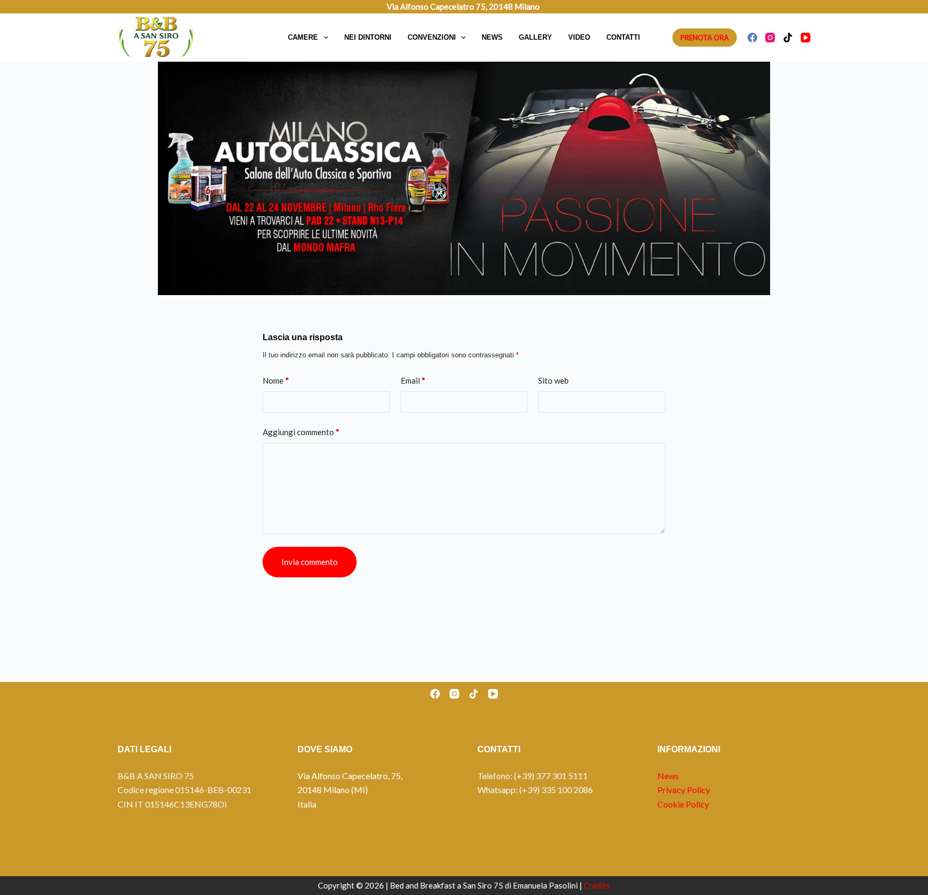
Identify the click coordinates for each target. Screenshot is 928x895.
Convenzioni (432, 37)
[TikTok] (788, 37)
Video (579, 37)
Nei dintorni (368, 37)
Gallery (535, 37)
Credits (597, 885)
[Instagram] (770, 37)
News (492, 37)
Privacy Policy (683, 789)
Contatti (623, 37)
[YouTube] (805, 37)
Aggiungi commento (301, 432)
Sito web (553, 380)
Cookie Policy (683, 804)
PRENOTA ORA (704, 37)
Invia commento (309, 562)
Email (413, 380)
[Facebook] (752, 37)
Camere (303, 37)
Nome (276, 380)
